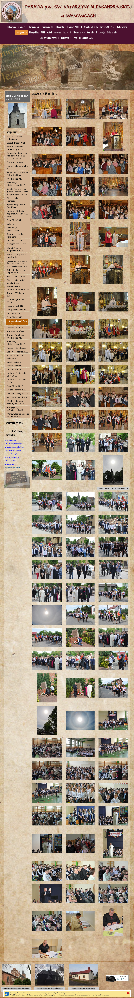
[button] (16, 27)
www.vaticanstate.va (12, 467)
